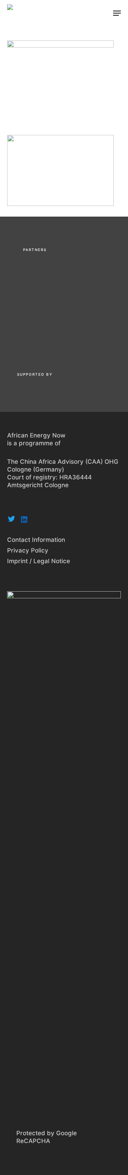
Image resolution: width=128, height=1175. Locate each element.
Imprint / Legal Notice (38, 561)
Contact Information (36, 539)
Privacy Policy (27, 550)
